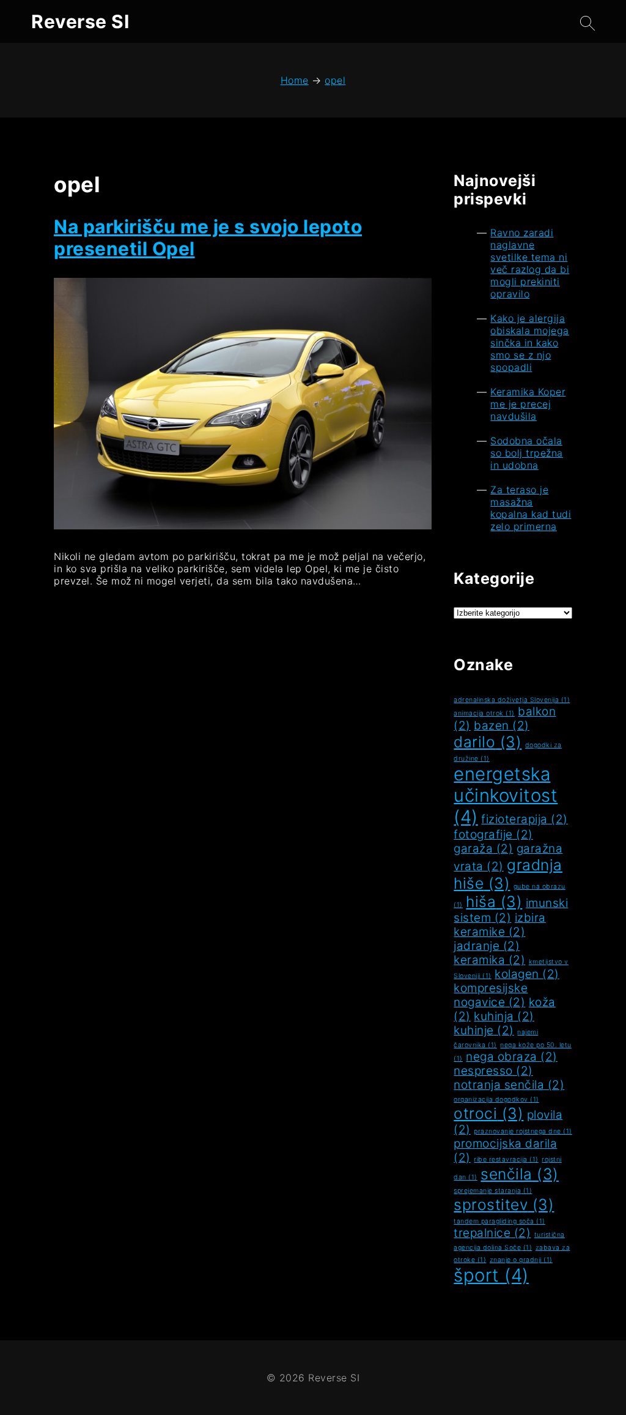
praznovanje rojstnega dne (523, 1131)
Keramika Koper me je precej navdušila (527, 404)
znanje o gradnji (521, 1260)
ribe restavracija (506, 1159)
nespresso (493, 1071)
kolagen (527, 974)
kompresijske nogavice (491, 995)
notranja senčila (509, 1085)
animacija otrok (484, 713)
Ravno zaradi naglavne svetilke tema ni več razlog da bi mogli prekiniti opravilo (529, 263)
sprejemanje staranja (493, 1191)
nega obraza (512, 1057)
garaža (483, 849)
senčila (520, 1174)
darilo (487, 742)
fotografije (493, 834)
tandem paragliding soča (499, 1221)
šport (491, 1275)
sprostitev (504, 1204)
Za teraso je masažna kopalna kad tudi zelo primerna (530, 507)
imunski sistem (511, 910)
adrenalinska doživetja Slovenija (512, 700)
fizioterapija (524, 819)
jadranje (487, 946)
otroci (488, 1113)
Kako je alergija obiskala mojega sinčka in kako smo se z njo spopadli (529, 342)
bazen (501, 726)
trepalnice (492, 1233)
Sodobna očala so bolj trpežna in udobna (526, 453)
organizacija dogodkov (496, 1099)
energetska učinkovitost (506, 795)
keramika (489, 960)
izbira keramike (500, 925)
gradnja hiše (508, 874)
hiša (494, 901)
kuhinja (504, 1016)
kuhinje (484, 1030)
